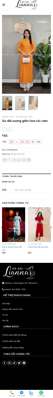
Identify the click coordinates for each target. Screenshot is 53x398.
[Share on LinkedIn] (29, 160)
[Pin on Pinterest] (24, 160)
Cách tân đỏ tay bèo (38, 247)
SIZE (4, 142)
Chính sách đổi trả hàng (14, 335)
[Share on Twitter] (14, 160)
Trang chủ (7, 117)
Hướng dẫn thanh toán (12, 309)
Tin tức (5, 315)
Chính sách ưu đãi (11, 341)
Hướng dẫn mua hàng (13, 347)
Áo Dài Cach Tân (24, 117)
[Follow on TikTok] (14, 363)
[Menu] (3, 4)
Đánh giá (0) (8, 182)
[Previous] (6, 54)
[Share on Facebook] (9, 160)
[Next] (46, 54)
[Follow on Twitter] (19, 363)
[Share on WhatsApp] (4, 160)
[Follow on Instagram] (9, 363)
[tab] (26, 176)
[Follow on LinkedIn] (24, 363)
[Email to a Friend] (19, 160)
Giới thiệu (6, 303)
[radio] (11, 142)
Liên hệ (5, 320)
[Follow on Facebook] (4, 363)
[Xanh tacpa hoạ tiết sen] (13, 224)
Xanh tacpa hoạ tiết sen (12, 248)
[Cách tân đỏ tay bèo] (39, 224)
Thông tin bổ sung (12, 176)
